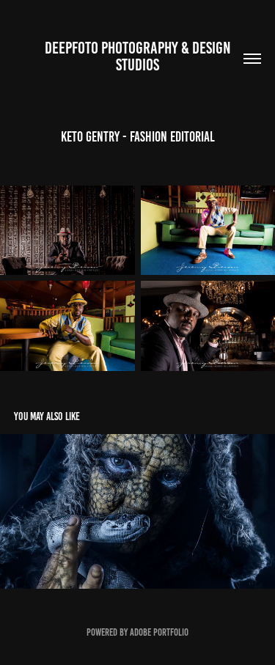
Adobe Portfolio (159, 632)
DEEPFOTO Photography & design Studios (139, 56)
